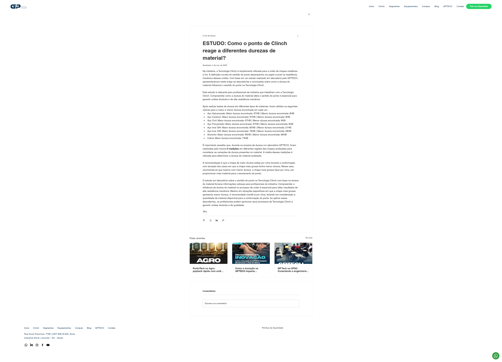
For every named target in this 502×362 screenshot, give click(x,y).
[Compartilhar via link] (223, 220)
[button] (381, 6)
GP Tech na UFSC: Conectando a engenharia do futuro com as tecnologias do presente (292, 269)
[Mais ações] (297, 35)
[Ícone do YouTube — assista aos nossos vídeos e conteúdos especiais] (48, 345)
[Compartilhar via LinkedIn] (216, 220)
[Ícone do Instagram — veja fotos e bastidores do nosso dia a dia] (37, 345)
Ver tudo (309, 238)
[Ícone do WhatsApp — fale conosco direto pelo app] (26, 345)
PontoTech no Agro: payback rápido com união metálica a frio (208, 269)
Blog (205, 211)
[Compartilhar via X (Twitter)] (210, 220)
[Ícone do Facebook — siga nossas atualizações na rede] (42, 345)
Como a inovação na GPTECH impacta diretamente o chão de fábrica (247, 269)
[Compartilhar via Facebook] (204, 220)
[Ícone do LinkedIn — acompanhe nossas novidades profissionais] (31, 345)
